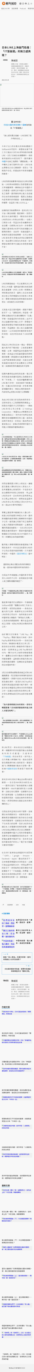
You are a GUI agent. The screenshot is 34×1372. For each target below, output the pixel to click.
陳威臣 (14, 60)
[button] (20, 3)
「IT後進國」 (7, 756)
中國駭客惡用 (11, 768)
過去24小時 (5, 8)
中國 (23, 905)
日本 (17, 905)
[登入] (28, 3)
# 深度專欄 (6, 913)
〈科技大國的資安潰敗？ (12, 124)
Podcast (23, 8)
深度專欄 (14, 8)
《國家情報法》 (22, 553)
